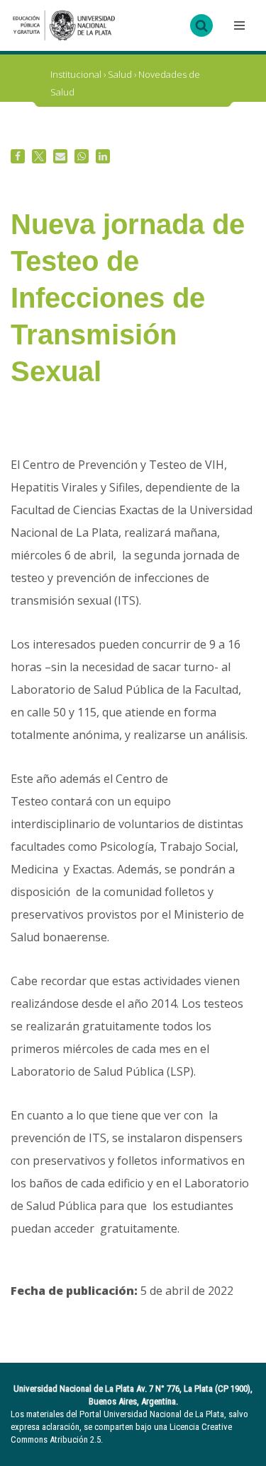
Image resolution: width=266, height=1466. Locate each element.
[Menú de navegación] (237, 25)
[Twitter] (39, 156)
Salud (120, 74)
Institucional (75, 74)
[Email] (60, 156)
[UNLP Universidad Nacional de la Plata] (64, 25)
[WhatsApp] (81, 156)
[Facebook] (18, 156)
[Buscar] (201, 25)
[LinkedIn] (103, 156)
